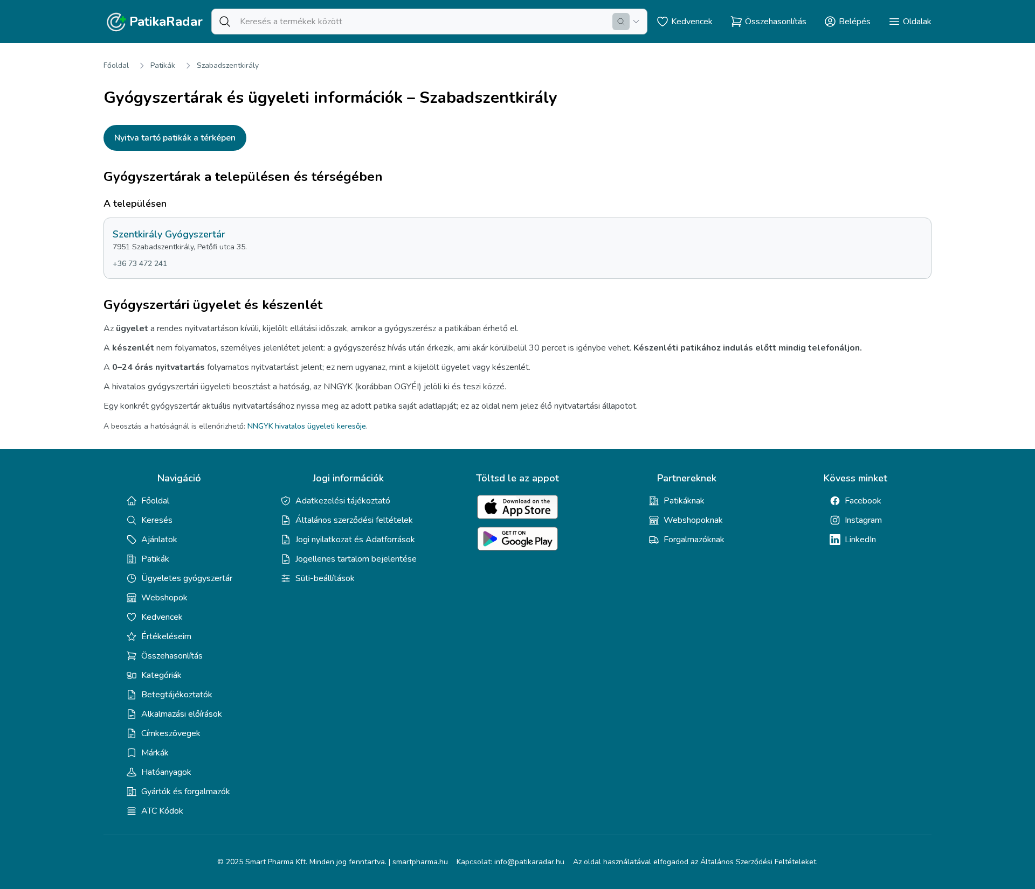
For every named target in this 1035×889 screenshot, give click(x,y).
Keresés (156, 520)
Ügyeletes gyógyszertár (186, 578)
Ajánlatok (159, 539)
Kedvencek (162, 617)
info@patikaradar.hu (529, 862)
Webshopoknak (693, 520)
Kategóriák (161, 675)
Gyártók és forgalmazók (185, 791)
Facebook (863, 501)
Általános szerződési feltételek (354, 520)
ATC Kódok (162, 811)
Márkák (155, 753)
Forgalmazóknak (694, 539)
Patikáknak (684, 501)
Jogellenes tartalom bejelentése (356, 559)
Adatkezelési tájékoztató (342, 501)
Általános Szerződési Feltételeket (758, 862)
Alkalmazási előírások (181, 714)
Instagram (863, 520)
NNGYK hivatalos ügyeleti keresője (306, 426)
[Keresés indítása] (621, 21)
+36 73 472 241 (140, 263)
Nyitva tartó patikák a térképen (175, 138)
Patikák (162, 65)
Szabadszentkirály (228, 65)
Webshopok (164, 598)
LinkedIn (860, 539)
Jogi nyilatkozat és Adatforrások (355, 539)
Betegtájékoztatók (176, 695)
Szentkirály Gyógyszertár (169, 234)
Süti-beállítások (325, 578)
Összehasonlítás (172, 656)
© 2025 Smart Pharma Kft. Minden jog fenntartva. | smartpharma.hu (332, 862)
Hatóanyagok (166, 772)
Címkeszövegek (171, 733)
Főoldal (116, 65)
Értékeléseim (166, 636)
